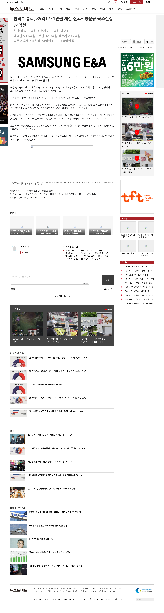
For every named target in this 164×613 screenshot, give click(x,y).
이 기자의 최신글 (70, 247)
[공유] (139, 41)
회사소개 (37, 599)
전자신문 (124, 2)
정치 (50, 9)
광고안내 (56, 599)
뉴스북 (25, 252)
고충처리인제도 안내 (96, 599)
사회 (68, 9)
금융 (85, 9)
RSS (123, 599)
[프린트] (134, 41)
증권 (76, 9)
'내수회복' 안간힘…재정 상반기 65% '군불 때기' (84, 259)
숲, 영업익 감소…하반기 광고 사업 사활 (137, 117)
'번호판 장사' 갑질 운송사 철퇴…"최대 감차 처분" (84, 250)
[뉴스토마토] (22, 9)
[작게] (151, 41)
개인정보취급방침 (69, 599)
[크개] (146, 41)
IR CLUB (82, 599)
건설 (120, 9)
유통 (111, 9)
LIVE (115, 2)
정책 (59, 9)
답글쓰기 (125, 42)
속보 (42, 9)
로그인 (148, 2)
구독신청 (130, 599)
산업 (94, 9)
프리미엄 (131, 9)
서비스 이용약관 (112, 599)
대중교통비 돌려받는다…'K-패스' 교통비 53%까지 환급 (86, 256)
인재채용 (46, 599)
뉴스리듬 (125, 93)
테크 (102, 9)
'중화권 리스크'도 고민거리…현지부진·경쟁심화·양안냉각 (87, 253)
